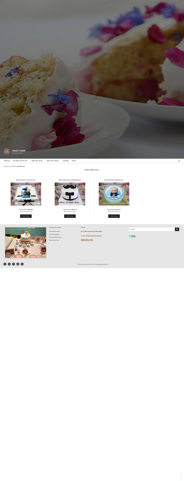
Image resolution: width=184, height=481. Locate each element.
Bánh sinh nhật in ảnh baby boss (114, 180)
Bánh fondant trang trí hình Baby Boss (70, 180)
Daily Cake (19, 151)
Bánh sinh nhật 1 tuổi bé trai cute (25, 180)
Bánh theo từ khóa (52, 161)
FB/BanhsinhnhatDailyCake (94, 235)
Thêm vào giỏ (25, 216)
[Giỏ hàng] (179, 161)
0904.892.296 (87, 240)
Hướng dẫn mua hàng (54, 231)
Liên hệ (74, 161)
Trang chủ (7, 161)
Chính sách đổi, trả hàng (55, 237)
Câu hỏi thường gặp (54, 234)
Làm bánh (66, 161)
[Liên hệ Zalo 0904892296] (181, 474)
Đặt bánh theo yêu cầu (20, 161)
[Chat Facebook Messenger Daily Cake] (181, 478)
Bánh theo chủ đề (37, 161)
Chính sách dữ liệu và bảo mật (85, 264)
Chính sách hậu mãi (54, 240)
